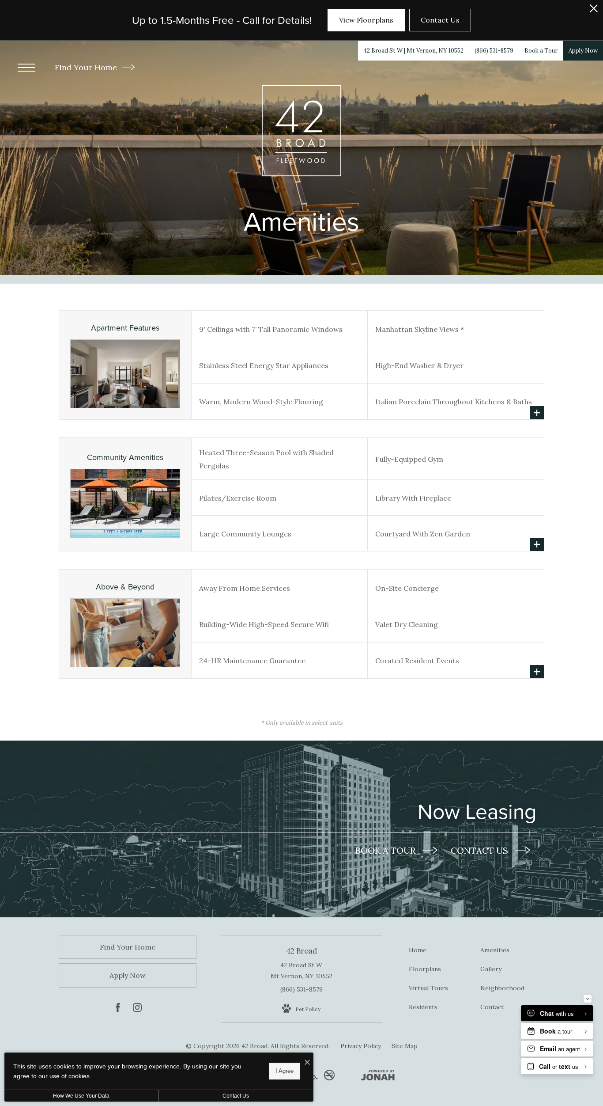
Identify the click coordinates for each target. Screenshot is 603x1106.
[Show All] (537, 412)
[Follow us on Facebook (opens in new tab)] (117, 1009)
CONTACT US (480, 850)
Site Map (405, 1046)
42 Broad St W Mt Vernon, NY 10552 (301, 970)
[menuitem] (440, 950)
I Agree (284, 1071)
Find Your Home (87, 67)
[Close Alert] (593, 11)
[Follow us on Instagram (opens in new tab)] (137, 1009)
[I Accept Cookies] (307, 1062)
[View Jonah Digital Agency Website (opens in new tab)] (378, 1077)
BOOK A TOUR (386, 850)
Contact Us (235, 1096)
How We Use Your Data (81, 1096)
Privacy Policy (360, 1046)
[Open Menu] (26, 68)
